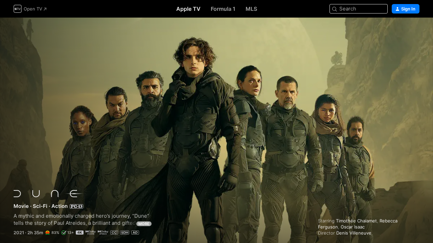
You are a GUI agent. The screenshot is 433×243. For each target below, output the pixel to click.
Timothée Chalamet (356, 220)
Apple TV (188, 8)
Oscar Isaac (353, 227)
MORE (144, 223)
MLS (251, 8)
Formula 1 (223, 8)
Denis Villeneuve (353, 233)
